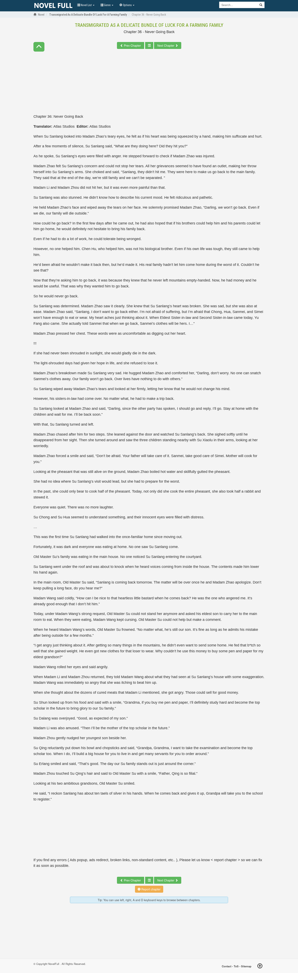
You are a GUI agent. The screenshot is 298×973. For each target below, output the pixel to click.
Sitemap (246, 966)
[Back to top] (260, 966)
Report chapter (150, 889)
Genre (107, 5)
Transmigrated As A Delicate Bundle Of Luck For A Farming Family (149, 25)
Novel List (86, 5)
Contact (226, 966)
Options (127, 5)
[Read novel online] (53, 5)
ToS (236, 966)
